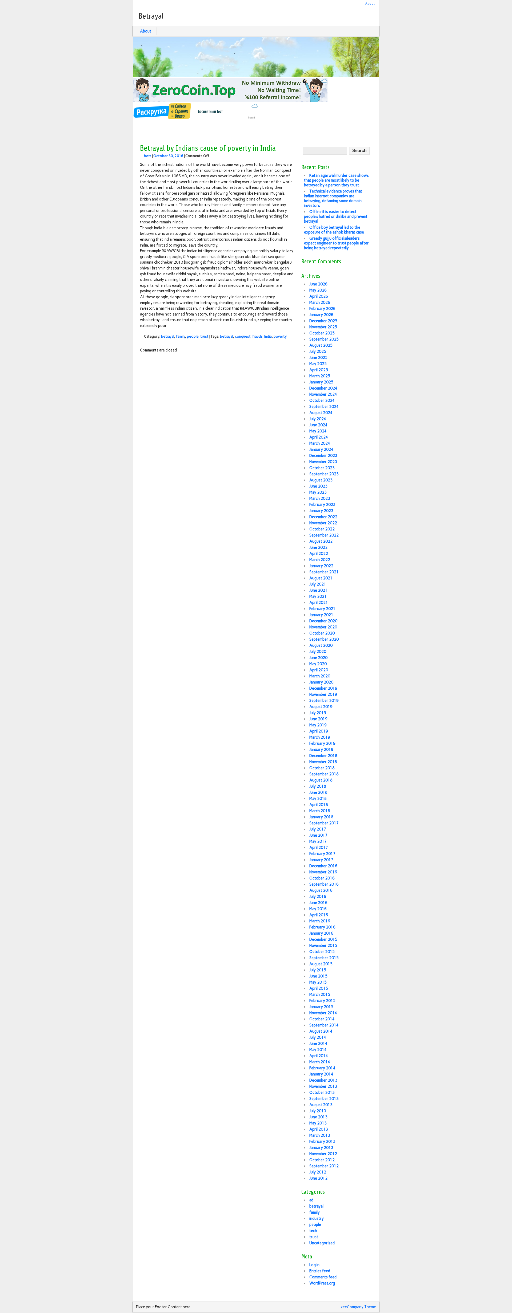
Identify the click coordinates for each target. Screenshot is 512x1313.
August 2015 (321, 964)
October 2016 (322, 878)
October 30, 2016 (168, 156)
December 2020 (323, 621)
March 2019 (319, 737)
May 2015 (318, 982)
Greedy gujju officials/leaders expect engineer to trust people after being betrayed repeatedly (336, 243)
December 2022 (323, 516)
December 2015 (323, 939)
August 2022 (321, 541)
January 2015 (321, 1006)
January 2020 (321, 682)
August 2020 (321, 645)
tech (313, 1230)
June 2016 (318, 902)
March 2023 (319, 498)
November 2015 (323, 945)
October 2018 (322, 768)
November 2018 (323, 761)
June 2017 (318, 835)
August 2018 (321, 780)
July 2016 (317, 896)
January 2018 (321, 817)
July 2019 (317, 712)
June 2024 (318, 425)
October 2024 (322, 400)
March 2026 (319, 302)
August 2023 (321, 480)
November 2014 (323, 1013)
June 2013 (318, 1117)
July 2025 (317, 351)
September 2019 (324, 700)
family (180, 336)
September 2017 (324, 823)
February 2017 (322, 853)
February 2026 (322, 308)
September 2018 (324, 774)
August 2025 (321, 345)
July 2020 (317, 651)
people (192, 336)
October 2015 (322, 951)
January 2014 (321, 1074)
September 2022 (324, 535)
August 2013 (321, 1104)
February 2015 (322, 1000)
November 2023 (323, 461)
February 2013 (322, 1141)
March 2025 (319, 376)
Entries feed (319, 1271)
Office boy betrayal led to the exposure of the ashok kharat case (334, 230)
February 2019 (322, 743)
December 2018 (323, 755)
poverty (280, 336)
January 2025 (321, 382)
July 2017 (317, 829)
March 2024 (319, 443)
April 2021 (318, 602)
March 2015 (319, 994)
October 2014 (322, 1019)
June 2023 (318, 486)
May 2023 (318, 492)
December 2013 (323, 1080)
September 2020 (324, 639)
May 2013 (318, 1123)
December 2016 (323, 866)
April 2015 (318, 988)
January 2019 (321, 749)
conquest (242, 336)
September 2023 (324, 474)
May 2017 (318, 841)
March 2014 (319, 1062)
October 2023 (322, 467)
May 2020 (318, 663)
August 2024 (321, 412)
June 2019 (318, 719)
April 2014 (318, 1055)
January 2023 (321, 510)
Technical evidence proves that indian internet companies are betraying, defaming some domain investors (333, 198)
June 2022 (318, 547)
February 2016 (322, 927)
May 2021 (318, 596)
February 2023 (322, 504)
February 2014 (322, 1068)
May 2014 (318, 1049)
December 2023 (323, 455)
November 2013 (323, 1086)
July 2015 (317, 970)
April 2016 (318, 915)
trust (204, 336)
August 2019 (321, 706)
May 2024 (318, 431)
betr (147, 156)
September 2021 (324, 572)
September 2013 (324, 1098)
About (370, 3)
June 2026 (318, 284)
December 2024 (323, 388)
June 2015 (318, 976)
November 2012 (323, 1153)
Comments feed (323, 1277)
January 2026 (321, 314)
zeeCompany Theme (358, 1306)
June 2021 (318, 590)
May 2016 (318, 908)
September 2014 (324, 1025)
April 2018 (318, 804)
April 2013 (318, 1129)
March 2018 (319, 810)
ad (311, 1200)
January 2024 (321, 449)
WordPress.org (322, 1283)
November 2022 (323, 523)
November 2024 (323, 394)
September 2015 (324, 957)
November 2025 (323, 327)
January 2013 (321, 1147)
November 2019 (323, 694)
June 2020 (318, 657)
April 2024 (318, 437)
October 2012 (322, 1159)
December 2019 (323, 688)
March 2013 (319, 1135)
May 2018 (318, 798)
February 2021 (322, 608)
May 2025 (318, 363)
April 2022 (318, 553)
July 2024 (317, 418)
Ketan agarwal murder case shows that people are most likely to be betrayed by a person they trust (336, 180)
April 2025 (318, 369)
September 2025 (324, 339)
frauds (257, 336)
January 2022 (321, 565)
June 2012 (318, 1178)
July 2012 (317, 1172)
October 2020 (322, 633)
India (268, 336)
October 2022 (322, 529)
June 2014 (318, 1043)
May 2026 (318, 290)
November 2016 (323, 872)
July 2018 (317, 786)
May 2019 (318, 725)
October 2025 (322, 333)
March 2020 (319, 676)
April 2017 (318, 847)
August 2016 (321, 890)
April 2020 (318, 670)
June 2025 (318, 357)
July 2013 (317, 1111)
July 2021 (317, 584)
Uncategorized (322, 1243)
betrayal (167, 336)
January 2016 (321, 933)
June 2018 (318, 792)
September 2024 (324, 406)
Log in (314, 1264)
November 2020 (323, 627)
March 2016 (319, 921)
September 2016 (324, 884)
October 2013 (322, 1092)
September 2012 (324, 1166)
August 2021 (321, 578)
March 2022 (319, 559)
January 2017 (321, 859)
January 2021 (321, 614)
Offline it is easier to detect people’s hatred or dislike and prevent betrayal (335, 216)
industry (316, 1218)
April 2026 (318, 296)
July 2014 (317, 1037)
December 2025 (323, 320)
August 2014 (321, 1031)
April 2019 (318, 731)
